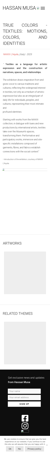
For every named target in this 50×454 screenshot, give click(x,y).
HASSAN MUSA (19, 8)
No (19, 449)
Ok (10, 449)
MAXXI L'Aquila (10, 54)
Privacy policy (34, 449)
